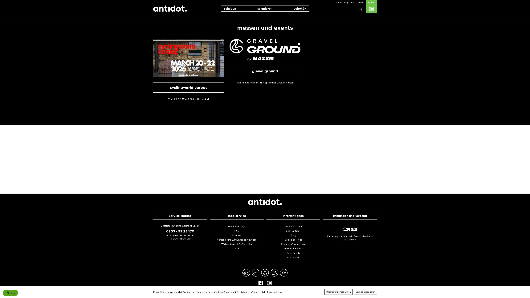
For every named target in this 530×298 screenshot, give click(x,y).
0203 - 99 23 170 (180, 231)
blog (346, 3)
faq (353, 3)
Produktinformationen (293, 244)
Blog (293, 235)
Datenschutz (293, 253)
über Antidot (293, 231)
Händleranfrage (236, 226)
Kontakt (236, 235)
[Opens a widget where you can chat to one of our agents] (10, 293)
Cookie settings (293, 240)
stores (339, 3)
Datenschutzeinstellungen (338, 292)
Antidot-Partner (293, 226)
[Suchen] (362, 8)
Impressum (293, 257)
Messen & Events (293, 248)
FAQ (236, 231)
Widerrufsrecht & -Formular (236, 244)
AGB (236, 248)
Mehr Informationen (272, 292)
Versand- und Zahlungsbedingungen (236, 240)
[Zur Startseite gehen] (170, 9)
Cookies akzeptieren (365, 292)
